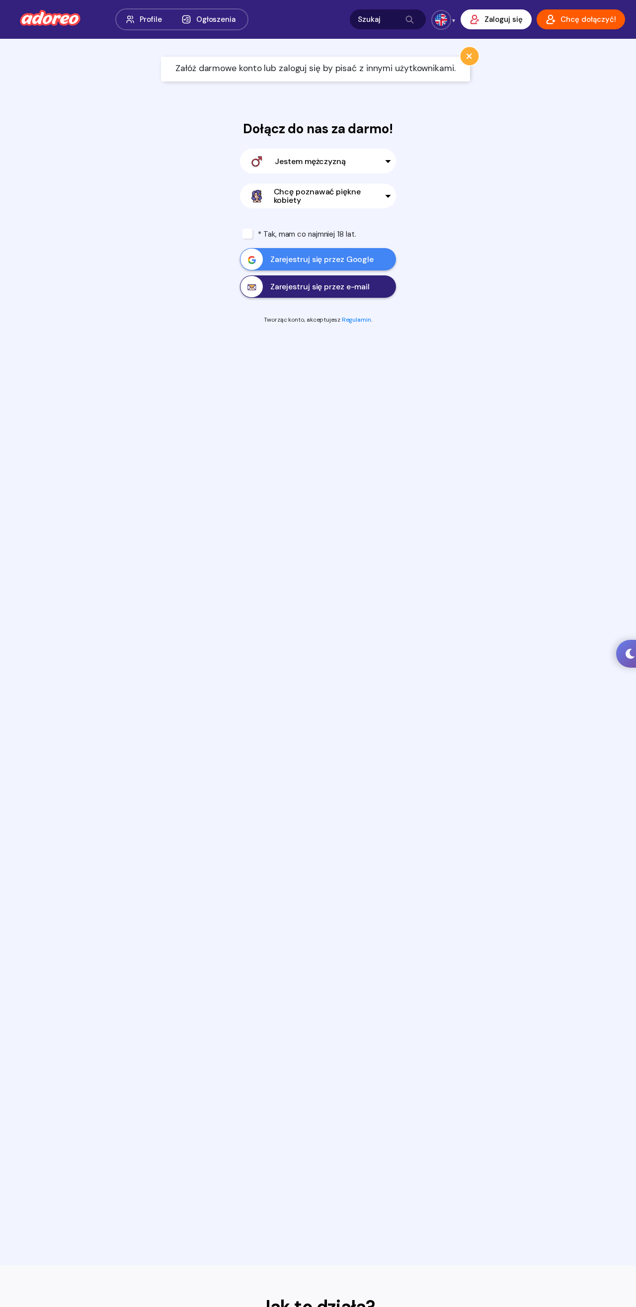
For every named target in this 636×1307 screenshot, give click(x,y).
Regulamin (356, 320)
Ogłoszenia (216, 19)
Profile (151, 19)
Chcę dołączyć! (588, 19)
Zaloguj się (503, 19)
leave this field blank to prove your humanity (70, 40)
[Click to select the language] (441, 20)
